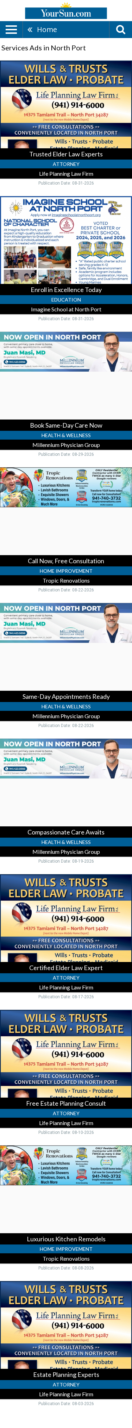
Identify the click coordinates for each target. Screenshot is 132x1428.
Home (47, 29)
